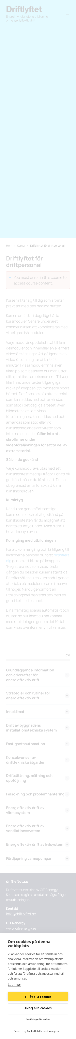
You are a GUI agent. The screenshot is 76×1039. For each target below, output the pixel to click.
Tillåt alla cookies (38, 997)
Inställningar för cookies (38, 1019)
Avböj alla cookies (38, 1008)
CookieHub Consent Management (44, 1030)
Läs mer (14, 984)
